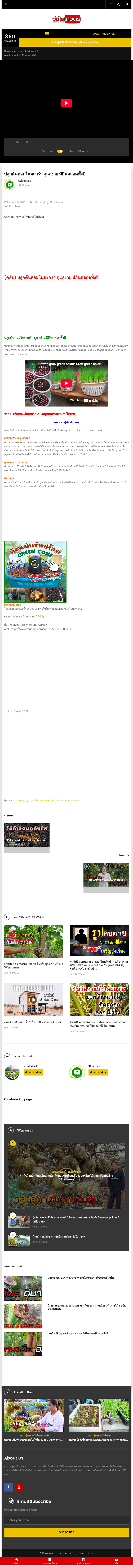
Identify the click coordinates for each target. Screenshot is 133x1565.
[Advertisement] (66, 250)
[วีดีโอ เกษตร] (77, 1073)
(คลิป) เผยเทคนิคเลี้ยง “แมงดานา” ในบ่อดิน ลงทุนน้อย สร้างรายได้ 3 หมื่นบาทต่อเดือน (87, 1307)
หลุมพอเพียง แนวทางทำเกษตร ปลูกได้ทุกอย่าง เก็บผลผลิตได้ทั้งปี (81, 1278)
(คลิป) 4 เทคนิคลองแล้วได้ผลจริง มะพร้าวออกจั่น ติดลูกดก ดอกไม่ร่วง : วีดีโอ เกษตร (98, 1024)
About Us (66, 1553)
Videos (18, 51)
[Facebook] (8, 1487)
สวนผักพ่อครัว (31, 1066)
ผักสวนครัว (58, 800)
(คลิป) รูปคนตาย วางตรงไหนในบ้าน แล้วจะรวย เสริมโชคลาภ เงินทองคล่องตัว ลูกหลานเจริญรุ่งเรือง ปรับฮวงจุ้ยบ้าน (99, 965)
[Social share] (26, 142)
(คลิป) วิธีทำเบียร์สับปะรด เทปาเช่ (75, 42)
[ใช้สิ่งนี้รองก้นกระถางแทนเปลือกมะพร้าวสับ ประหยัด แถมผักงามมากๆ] (34, 1415)
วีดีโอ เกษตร (24, 181)
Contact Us (85, 1553)
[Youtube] (19, 1487)
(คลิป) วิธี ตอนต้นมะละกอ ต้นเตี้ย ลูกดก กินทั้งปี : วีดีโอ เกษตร (33, 966)
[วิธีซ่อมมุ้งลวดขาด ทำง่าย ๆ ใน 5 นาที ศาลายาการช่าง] (99, 1414)
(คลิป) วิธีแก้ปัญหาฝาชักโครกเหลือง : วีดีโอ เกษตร (59, 1236)
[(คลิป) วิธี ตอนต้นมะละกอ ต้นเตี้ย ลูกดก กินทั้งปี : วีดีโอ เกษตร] (33, 941)
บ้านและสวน (83, 1433)
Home (7, 51)
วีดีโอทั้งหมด (56, 202)
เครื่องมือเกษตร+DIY (111, 1433)
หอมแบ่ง (75, 800)
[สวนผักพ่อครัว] (12, 1073)
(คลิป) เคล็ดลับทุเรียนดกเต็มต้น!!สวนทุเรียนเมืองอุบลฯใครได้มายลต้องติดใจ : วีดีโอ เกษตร (66, 1177)
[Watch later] (17, 142)
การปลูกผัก (21, 800)
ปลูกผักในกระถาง (38, 800)
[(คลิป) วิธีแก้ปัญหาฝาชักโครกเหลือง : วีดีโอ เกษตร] (19, 1241)
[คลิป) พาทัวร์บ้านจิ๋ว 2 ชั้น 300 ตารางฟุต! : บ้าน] (33, 999)
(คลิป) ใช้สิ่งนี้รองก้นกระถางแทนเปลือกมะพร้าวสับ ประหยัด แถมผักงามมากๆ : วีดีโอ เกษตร (51, 1440)
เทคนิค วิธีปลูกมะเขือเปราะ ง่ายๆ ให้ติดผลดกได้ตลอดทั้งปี (78, 1333)
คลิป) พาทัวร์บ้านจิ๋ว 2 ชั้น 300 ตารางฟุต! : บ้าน (32, 1022)
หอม (67, 800)
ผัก (49, 800)
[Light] (8, 142)
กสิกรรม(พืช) (41, 202)
